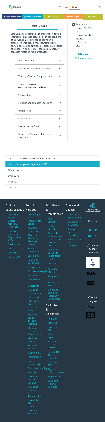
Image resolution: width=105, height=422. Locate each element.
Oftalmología (34, 356)
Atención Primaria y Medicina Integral (33, 240)
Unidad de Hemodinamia (35, 291)
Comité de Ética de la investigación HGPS (54, 254)
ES (76, 6)
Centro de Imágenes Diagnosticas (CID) (28, 164)
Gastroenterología (37, 271)
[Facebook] (90, 230)
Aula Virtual (51, 220)
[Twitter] (96, 230)
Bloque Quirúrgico (33, 250)
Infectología (34, 297)
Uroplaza (13, 181)
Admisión (52, 318)
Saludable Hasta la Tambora (53, 383)
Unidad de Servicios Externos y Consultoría (54, 294)
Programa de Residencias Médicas (54, 281)
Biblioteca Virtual (53, 227)
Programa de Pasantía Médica (53, 268)
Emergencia (34, 267)
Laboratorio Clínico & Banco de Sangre (34, 306)
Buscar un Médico (53, 329)
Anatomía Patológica (33, 229)
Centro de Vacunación (34, 261)
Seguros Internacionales (56, 371)
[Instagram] (96, 236)
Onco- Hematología (34, 362)
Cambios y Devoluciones (75, 216)
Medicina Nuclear (32, 347)
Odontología (34, 352)
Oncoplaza (13, 175)
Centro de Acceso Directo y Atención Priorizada (32, 158)
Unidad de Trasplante (33, 412)
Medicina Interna (32, 340)
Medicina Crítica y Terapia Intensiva (32, 319)
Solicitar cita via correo (52, 344)
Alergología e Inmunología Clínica (34, 219)
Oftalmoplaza (15, 170)
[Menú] (66, 6)
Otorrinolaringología (38, 368)
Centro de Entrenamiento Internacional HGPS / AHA (55, 239)
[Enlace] (15, 7)
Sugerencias (54, 376)
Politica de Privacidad (73, 223)
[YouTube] (90, 236)
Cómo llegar (51, 336)
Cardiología (34, 255)
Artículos (52, 322)
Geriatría (32, 275)
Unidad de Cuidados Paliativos (33, 379)
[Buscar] (100, 7)
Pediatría (32, 372)
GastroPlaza (14, 187)
